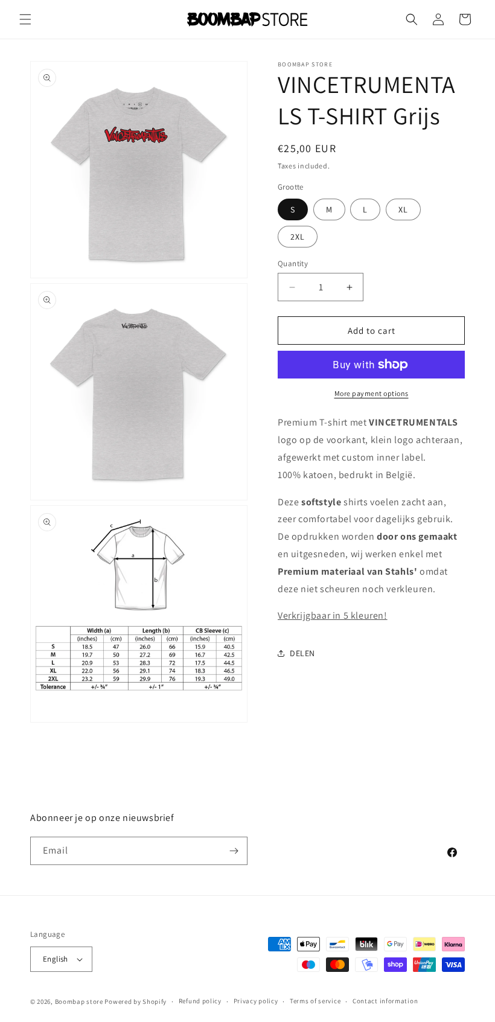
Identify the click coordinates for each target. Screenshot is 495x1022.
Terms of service (315, 1001)
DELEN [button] (302, 653)
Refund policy (200, 1001)
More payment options (371, 393)
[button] (25, 19)
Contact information (385, 1001)
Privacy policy (256, 1001)
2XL (297, 236)
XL (403, 209)
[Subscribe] (233, 851)
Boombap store (79, 1001)
